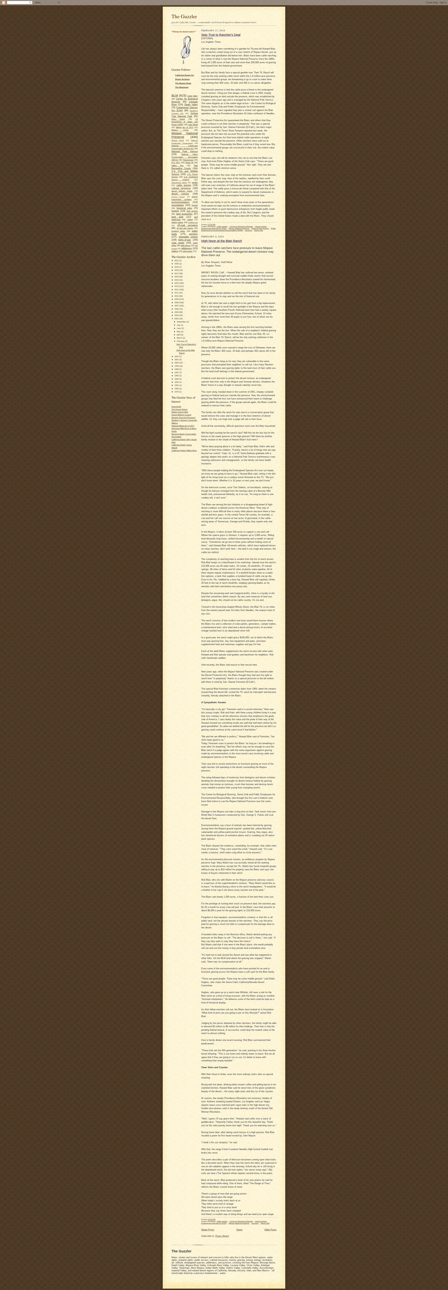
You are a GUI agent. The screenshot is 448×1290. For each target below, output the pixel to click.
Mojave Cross (180, 130)
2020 (176, 264)
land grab (177, 217)
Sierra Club (258, 230)
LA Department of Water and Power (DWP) (185, 122)
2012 (176, 290)
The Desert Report (179, 409)
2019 (176, 267)
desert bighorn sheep (182, 191)
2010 (176, 296)
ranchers (193, 234)
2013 (176, 286)
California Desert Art (184, 75)
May (179, 332)
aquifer (195, 182)
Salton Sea (177, 165)
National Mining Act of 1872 (183, 426)
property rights (178, 231)
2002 (176, 356)
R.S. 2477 (176, 162)
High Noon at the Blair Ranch (221, 241)
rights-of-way (184, 239)
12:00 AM (211, 225)
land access (192, 211)
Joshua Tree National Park (185, 115)
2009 (176, 299)
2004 (176, 315)
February (181, 341)
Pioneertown (188, 160)
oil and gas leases (185, 228)
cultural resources (181, 188)
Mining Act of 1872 (184, 127)
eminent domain (178, 197)
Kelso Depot (178, 119)
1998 (176, 369)
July (179, 325)
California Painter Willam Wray (184, 450)
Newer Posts (207, 1229)
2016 (176, 277)
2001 (176, 359)
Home (239, 1229)
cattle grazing (183, 185)
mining (190, 220)
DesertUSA (176, 407)
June (179, 328)
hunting (175, 211)
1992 (176, 382)
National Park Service (185, 151)
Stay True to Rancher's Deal (220, 35)
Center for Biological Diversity (241, 226)
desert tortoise (180, 193)
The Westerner (181, 87)
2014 (176, 283)
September (182, 322)
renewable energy (188, 236)
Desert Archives (182, 79)
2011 (176, 293)
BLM (175, 95)
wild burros (185, 245)
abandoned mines (179, 183)
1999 (176, 366)
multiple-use (193, 222)
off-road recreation (187, 225)
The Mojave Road (183, 83)
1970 (176, 392)
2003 (176, 319)
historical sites (184, 208)
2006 (176, 309)
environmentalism (180, 202)
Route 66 (189, 162)
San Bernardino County (185, 167)
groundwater (178, 205)
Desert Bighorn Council (181, 415)
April (179, 335)
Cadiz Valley (192, 96)
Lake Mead (193, 125)
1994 (176, 379)
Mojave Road (178, 140)
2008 (176, 302)
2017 (176, 273)
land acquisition (184, 214)
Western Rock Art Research (183, 418)
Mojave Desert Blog (180, 412)
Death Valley (191, 104)
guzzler (194, 205)
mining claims (177, 222)
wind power (187, 251)
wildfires (175, 251)
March (180, 338)
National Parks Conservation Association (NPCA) (185, 157)
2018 (176, 270)
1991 (176, 385)
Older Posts (270, 1229)
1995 (176, 376)
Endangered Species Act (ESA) (214, 228)
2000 (176, 363)
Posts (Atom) (222, 1236)
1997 (176, 372)
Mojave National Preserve (239, 228)
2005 (176, 312)
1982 (176, 389)
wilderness (186, 248)
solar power (178, 242)
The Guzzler (184, 16)
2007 (176, 306)
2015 (176, 280)
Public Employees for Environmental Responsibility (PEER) (238, 229)
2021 (176, 260)
